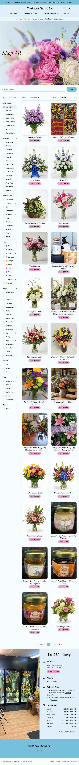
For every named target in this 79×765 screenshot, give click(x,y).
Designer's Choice (30, 13)
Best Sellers (14, 13)
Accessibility (65, 762)
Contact (69, 2)
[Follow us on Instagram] (37, 750)
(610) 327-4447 (13, 2)
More (66, 13)
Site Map (74, 762)
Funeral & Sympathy (50, 13)
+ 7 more (54, 699)
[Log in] (69, 8)
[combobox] (67, 97)
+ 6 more (68, 692)
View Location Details (66, 732)
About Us (61, 2)
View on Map (54, 672)
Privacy (58, 762)
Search (72, 89)
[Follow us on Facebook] (42, 750)
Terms (52, 762)
